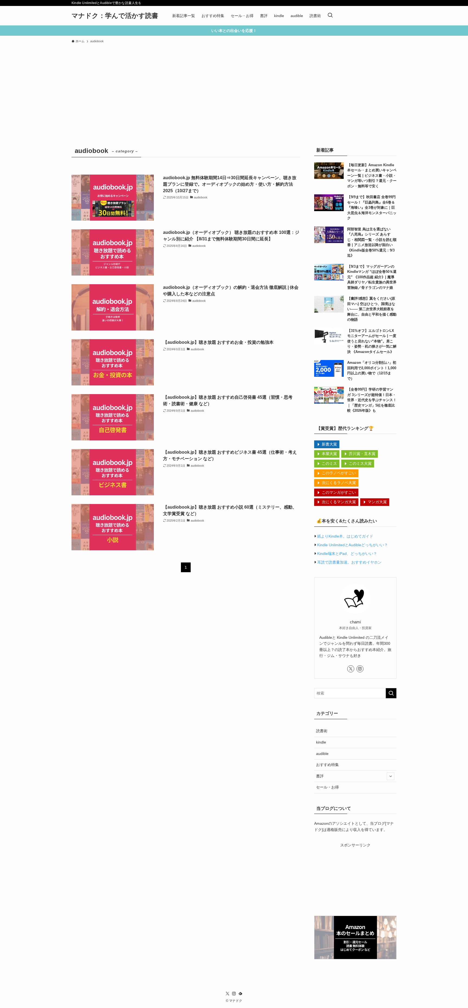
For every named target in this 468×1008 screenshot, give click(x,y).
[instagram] (359, 668)
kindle (321, 742)
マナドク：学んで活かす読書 (115, 15)
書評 (320, 776)
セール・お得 (327, 787)
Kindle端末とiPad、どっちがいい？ (347, 553)
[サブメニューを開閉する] (390, 776)
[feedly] (240, 993)
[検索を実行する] (391, 693)
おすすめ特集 (327, 764)
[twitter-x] (350, 668)
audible (322, 753)
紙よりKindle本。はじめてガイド (345, 536)
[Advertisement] (234, 87)
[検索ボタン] (330, 15)
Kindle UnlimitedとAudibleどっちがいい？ (352, 545)
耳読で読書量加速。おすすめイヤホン (349, 562)
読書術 (321, 731)
